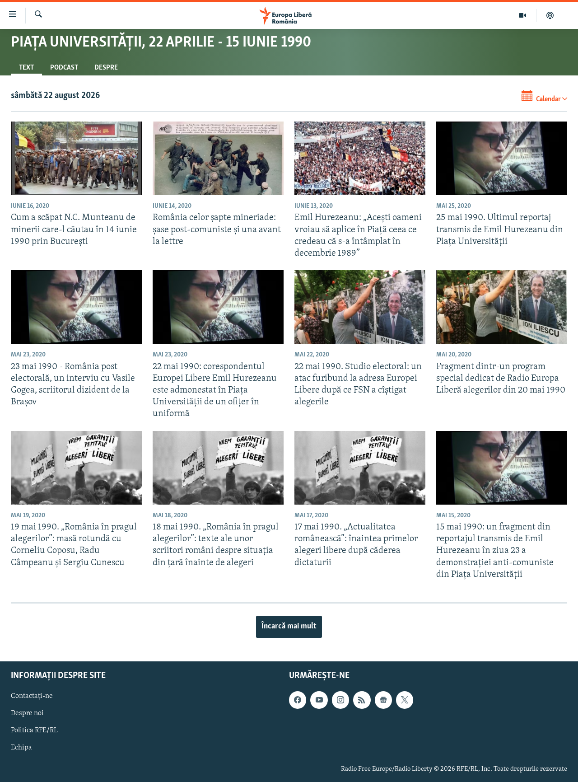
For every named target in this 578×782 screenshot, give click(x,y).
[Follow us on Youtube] (318, 700)
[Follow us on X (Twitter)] (404, 700)
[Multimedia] (522, 15)
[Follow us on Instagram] (340, 700)
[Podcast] (550, 15)
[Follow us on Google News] (383, 700)
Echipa (21, 748)
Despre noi (27, 713)
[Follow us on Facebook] (297, 700)
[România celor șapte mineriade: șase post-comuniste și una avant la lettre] (218, 158)
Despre (106, 67)
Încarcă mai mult (289, 627)
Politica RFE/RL (34, 731)
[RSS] (361, 700)
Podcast (64, 67)
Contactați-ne (32, 696)
